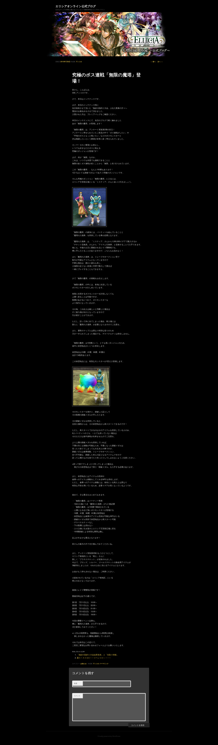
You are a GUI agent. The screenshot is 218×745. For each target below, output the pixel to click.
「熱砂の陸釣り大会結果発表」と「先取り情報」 (97, 654)
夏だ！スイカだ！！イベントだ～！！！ (94, 657)
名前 (75, 683)
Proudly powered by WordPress (109, 736)
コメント (77, 695)
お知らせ (83, 663)
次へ (160, 61)
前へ (153, 61)
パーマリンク (103, 663)
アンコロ (79, 61)
